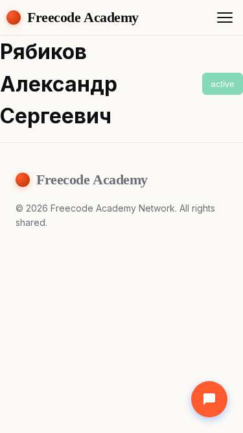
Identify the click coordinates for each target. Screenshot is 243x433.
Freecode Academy (83, 17)
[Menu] (224, 17)
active (223, 84)
